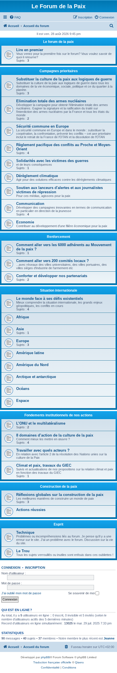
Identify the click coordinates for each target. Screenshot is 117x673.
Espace (22, 400)
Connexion (10, 567)
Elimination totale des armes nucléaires (51, 101)
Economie (25, 222)
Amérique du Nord (32, 365)
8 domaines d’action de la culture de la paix (54, 435)
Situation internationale (58, 290)
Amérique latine (30, 353)
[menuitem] (15, 17)
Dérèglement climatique (37, 176)
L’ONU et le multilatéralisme (40, 423)
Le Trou (23, 551)
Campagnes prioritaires (58, 71)
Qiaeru (79, 662)
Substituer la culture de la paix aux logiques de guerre (64, 79)
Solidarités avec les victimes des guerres (52, 161)
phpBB (45, 657)
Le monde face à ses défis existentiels (49, 298)
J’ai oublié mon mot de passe (21, 593)
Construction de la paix (58, 487)
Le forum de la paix (58, 42)
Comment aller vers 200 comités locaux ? (52, 261)
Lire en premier (29, 50)
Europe (22, 341)
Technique (25, 532)
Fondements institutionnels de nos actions (58, 415)
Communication (30, 204)
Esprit (58, 524)
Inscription (35, 567)
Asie (20, 329)
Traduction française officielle (52, 662)
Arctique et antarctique (36, 377)
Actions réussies (30, 510)
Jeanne (109, 638)
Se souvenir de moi (81, 593)
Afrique (22, 317)
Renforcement (58, 237)
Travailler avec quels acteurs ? (43, 450)
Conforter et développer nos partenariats (51, 276)
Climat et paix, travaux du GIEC (43, 465)
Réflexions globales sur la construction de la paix (59, 495)
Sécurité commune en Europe (42, 126)
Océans (22, 389)
